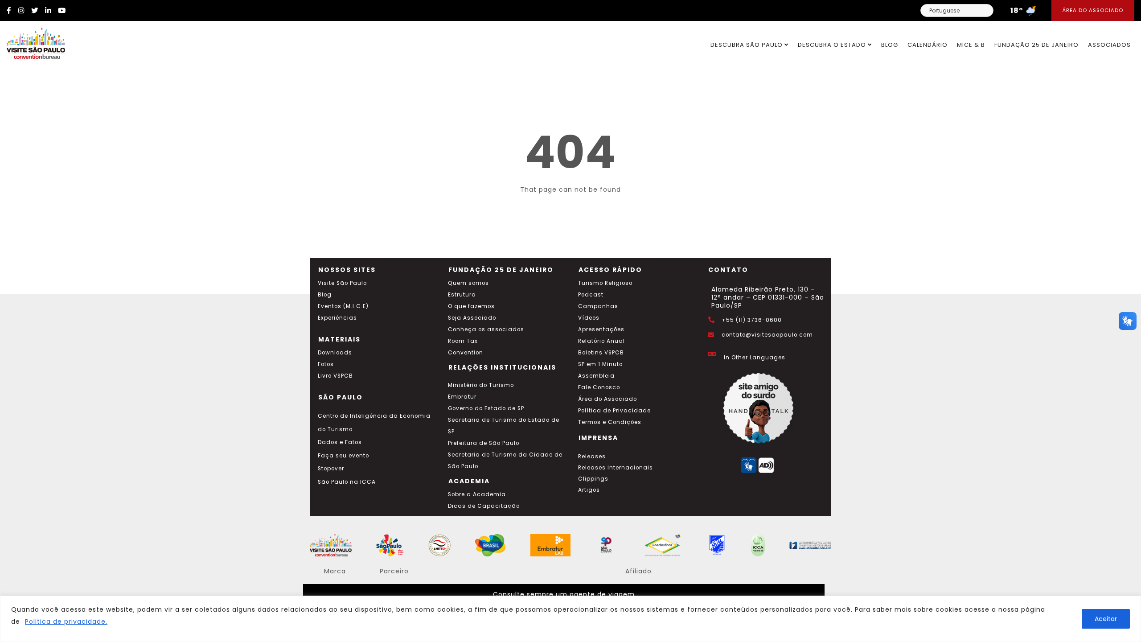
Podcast (590, 294)
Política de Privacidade (614, 410)
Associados (1109, 45)
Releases (592, 456)
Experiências (337, 317)
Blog (889, 45)
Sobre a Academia (477, 494)
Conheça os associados (486, 329)
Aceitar (1106, 618)
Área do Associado (1093, 10)
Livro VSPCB (335, 375)
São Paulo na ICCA (347, 482)
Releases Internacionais (615, 467)
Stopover (331, 468)
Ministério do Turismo (481, 385)
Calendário (927, 45)
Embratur (462, 396)
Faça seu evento (343, 455)
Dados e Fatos (340, 442)
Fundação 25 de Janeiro (1036, 45)
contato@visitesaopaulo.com (767, 334)
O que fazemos (471, 306)
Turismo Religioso (605, 283)
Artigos (589, 490)
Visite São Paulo (342, 283)
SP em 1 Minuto (600, 364)
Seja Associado (472, 317)
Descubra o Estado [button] (833, 45)
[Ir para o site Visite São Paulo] (32, 41)
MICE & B (971, 45)
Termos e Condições (609, 422)
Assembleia (596, 375)
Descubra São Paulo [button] (747, 45)
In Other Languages (754, 357)
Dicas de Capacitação (484, 506)
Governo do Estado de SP (486, 408)
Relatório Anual (601, 341)
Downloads (335, 352)
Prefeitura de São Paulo (483, 443)
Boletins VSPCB (601, 352)
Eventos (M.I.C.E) (343, 306)
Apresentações (601, 329)
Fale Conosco (599, 387)
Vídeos (588, 317)
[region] (570, 619)
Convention (465, 352)
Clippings (593, 478)
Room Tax (463, 341)
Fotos (326, 364)
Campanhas (598, 306)
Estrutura (462, 294)
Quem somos (468, 283)
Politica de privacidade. (66, 621)
